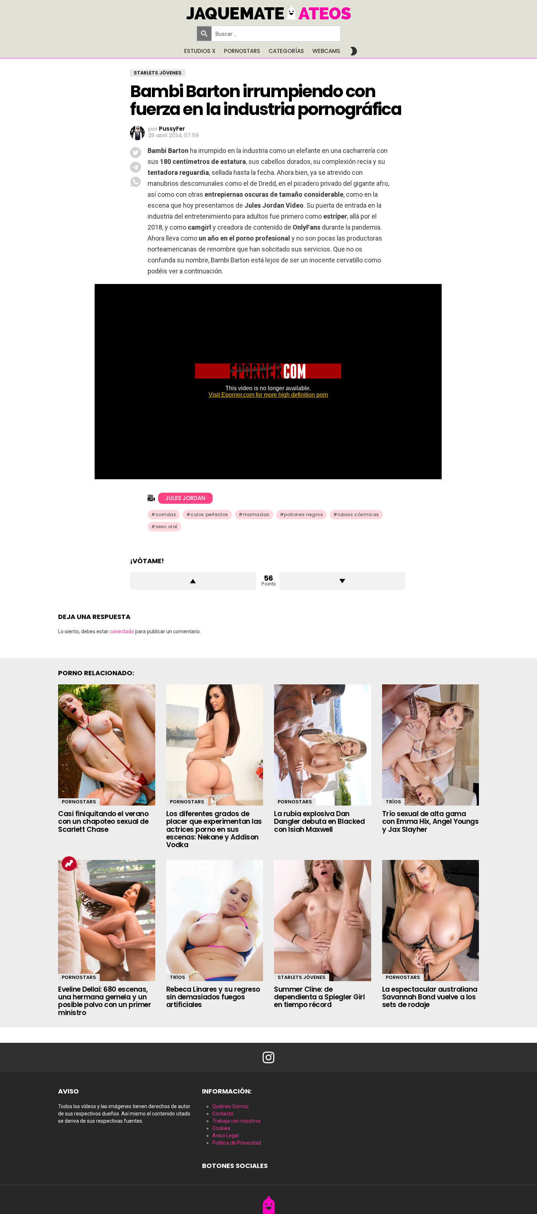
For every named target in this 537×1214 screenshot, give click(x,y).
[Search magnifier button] (204, 33)
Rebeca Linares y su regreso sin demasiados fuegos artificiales (213, 997)
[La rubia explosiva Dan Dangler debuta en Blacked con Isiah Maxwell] (322, 745)
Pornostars (242, 51)
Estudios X (200, 51)
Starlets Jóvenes (301, 977)
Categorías (286, 51)
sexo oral (167, 526)
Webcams (326, 51)
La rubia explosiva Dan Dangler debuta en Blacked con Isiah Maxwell (319, 821)
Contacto (222, 1114)
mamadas (256, 514)
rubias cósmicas (358, 514)
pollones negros (303, 514)
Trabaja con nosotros (236, 1121)
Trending (69, 863)
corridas (166, 514)
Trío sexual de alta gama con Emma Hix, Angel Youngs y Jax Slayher (430, 821)
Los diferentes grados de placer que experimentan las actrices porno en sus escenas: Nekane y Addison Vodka (214, 829)
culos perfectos (209, 514)
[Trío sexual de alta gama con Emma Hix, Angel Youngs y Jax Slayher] (430, 745)
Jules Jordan (185, 498)
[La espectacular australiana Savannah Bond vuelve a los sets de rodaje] (430, 920)
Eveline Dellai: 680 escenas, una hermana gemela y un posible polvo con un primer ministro (104, 1001)
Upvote (193, 581)
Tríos (393, 801)
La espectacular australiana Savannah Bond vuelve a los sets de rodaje (429, 997)
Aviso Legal (225, 1135)
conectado (122, 631)
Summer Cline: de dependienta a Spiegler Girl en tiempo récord (319, 997)
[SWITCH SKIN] (353, 51)
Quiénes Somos (230, 1106)
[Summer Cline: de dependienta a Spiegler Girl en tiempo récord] (322, 920)
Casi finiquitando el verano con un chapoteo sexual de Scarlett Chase (103, 821)
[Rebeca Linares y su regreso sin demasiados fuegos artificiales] (214, 920)
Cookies (221, 1128)
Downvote (342, 581)
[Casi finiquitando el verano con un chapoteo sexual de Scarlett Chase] (106, 745)
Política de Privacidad (236, 1143)
